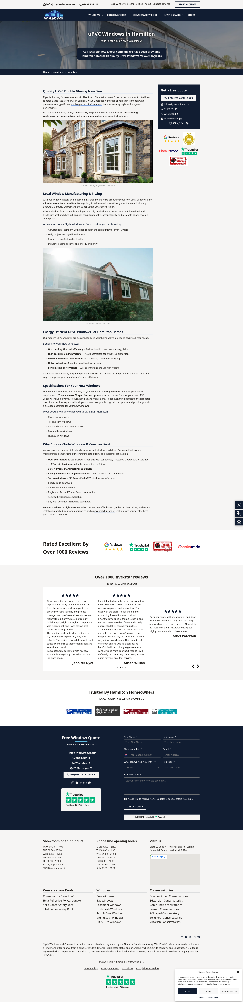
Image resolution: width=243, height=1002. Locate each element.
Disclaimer (127, 968)
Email (166, 749)
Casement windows (58, 417)
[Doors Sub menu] (198, 15)
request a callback (180, 98)
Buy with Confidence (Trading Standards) (69, 501)
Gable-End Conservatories (166, 905)
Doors (191, 14)
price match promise (104, 510)
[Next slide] (198, 666)
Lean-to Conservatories (164, 909)
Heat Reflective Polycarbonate (62, 900)
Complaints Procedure (147, 968)
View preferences (229, 991)
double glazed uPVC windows (86, 104)
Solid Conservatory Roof (58, 905)
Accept (187, 991)
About (148, 3)
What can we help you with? (138, 761)
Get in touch (135, 806)
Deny (208, 991)
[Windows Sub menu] (103, 15)
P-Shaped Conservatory (164, 913)
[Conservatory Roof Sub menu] (160, 15)
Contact (157, 3)
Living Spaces (172, 14)
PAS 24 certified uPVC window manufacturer (91, 478)
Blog (140, 3)
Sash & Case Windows (110, 913)
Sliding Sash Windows (110, 917)
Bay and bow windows (60, 431)
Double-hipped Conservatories (169, 896)
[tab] (117, 667)
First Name (129, 737)
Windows (94, 14)
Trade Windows (117, 3)
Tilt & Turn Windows (108, 922)
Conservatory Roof (145, 14)
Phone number (132, 749)
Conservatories (116, 14)
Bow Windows (105, 896)
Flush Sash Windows (109, 909)
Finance (166, 3)
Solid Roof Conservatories (166, 917)
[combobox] (126, 754)
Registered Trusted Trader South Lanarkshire (71, 492)
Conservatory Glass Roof (58, 896)
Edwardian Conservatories (166, 900)
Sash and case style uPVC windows (66, 426)
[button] (238, 972)
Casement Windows (108, 905)
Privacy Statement (213, 997)
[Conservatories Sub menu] (129, 15)
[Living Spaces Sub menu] (183, 15)
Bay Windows (104, 900)
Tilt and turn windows (59, 421)
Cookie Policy (200, 997)
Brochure (132, 3)
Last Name (168, 737)
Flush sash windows (58, 435)
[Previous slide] (193, 666)
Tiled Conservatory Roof (58, 909)
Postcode (168, 761)
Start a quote (187, 4)
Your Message (131, 774)
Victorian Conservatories (165, 922)
